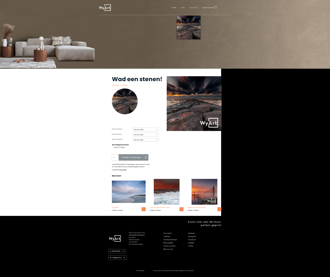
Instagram (192, 236)
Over (183, 7)
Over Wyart (167, 233)
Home (174, 7)
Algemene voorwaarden (187, 271)
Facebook (192, 240)
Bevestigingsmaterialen (120, 145)
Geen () (119, 147)
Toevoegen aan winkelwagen (131, 157)
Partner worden (169, 246)
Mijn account (168, 249)
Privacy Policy (157, 271)
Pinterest (191, 233)
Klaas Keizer (122, 170)
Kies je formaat (116, 134)
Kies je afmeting (117, 129)
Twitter (190, 246)
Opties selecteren (144, 209)
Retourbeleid (168, 243)
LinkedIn (191, 243)
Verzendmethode (170, 240)
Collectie (193, 7)
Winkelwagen (208, 7)
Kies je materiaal (117, 139)
